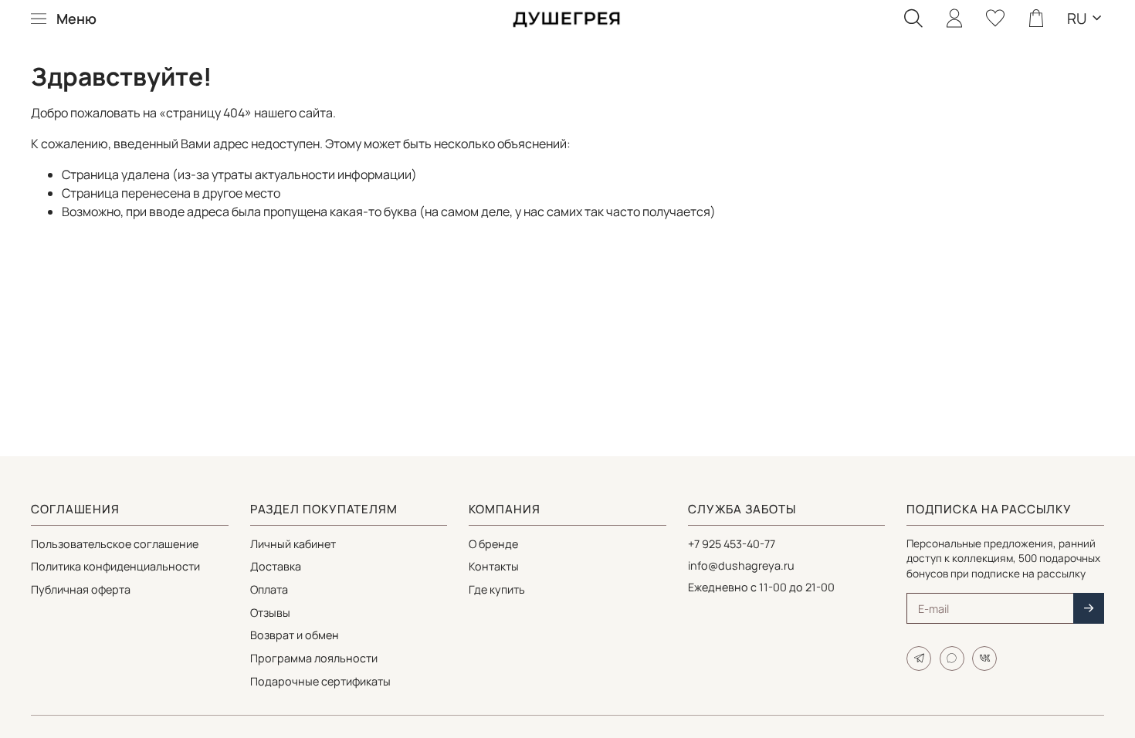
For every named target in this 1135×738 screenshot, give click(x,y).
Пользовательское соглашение (114, 544)
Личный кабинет (293, 544)
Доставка (275, 566)
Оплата (269, 589)
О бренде (493, 544)
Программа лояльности (314, 658)
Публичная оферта (80, 589)
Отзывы (270, 612)
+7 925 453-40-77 (731, 544)
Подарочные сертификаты (320, 681)
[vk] (984, 658)
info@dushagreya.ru (741, 565)
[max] (952, 658)
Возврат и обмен (294, 635)
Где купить (497, 589)
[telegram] (918, 658)
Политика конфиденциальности (115, 566)
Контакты (494, 566)
